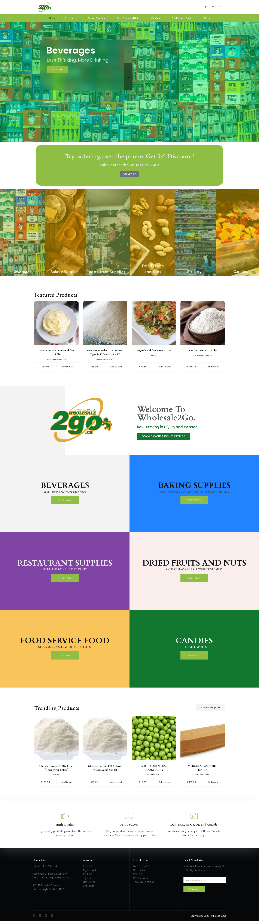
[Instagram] (46, 915)
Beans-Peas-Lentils (154, 774)
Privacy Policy (140, 878)
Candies (155, 17)
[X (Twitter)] (40, 915)
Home (52, 17)
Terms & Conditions (144, 882)
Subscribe (194, 889)
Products (88, 866)
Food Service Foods (182, 17)
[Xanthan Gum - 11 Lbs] (202, 323)
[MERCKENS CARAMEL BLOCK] (202, 738)
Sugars (56, 774)
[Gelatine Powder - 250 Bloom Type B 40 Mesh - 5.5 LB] (105, 323)
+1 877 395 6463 (50, 866)
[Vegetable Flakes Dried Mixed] (154, 323)
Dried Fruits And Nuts (128, 17)
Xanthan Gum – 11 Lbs (202, 350)
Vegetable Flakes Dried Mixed (153, 350)
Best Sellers (139, 870)
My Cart (87, 874)
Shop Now (64, 500)
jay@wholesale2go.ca (60, 877)
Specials (137, 874)
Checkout (88, 885)
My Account (89, 870)
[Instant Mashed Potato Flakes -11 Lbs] (56, 323)
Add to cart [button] (67, 366)
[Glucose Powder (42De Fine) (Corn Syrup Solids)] (56, 738)
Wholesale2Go (218, 915)
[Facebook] (34, 915)
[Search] (206, 7)
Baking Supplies (96, 17)
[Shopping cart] (220, 7)
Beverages (70, 17)
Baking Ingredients (56, 359)
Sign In (87, 878)
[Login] (213, 7)
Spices (154, 355)
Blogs (207, 17)
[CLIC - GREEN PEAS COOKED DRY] (154, 738)
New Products (141, 866)
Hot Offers (89, 882)
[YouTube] (52, 915)
